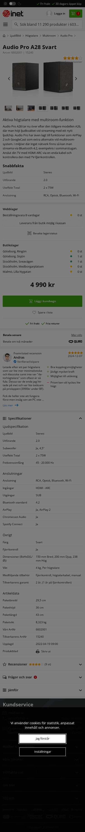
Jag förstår (42, 738)
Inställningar (42, 752)
